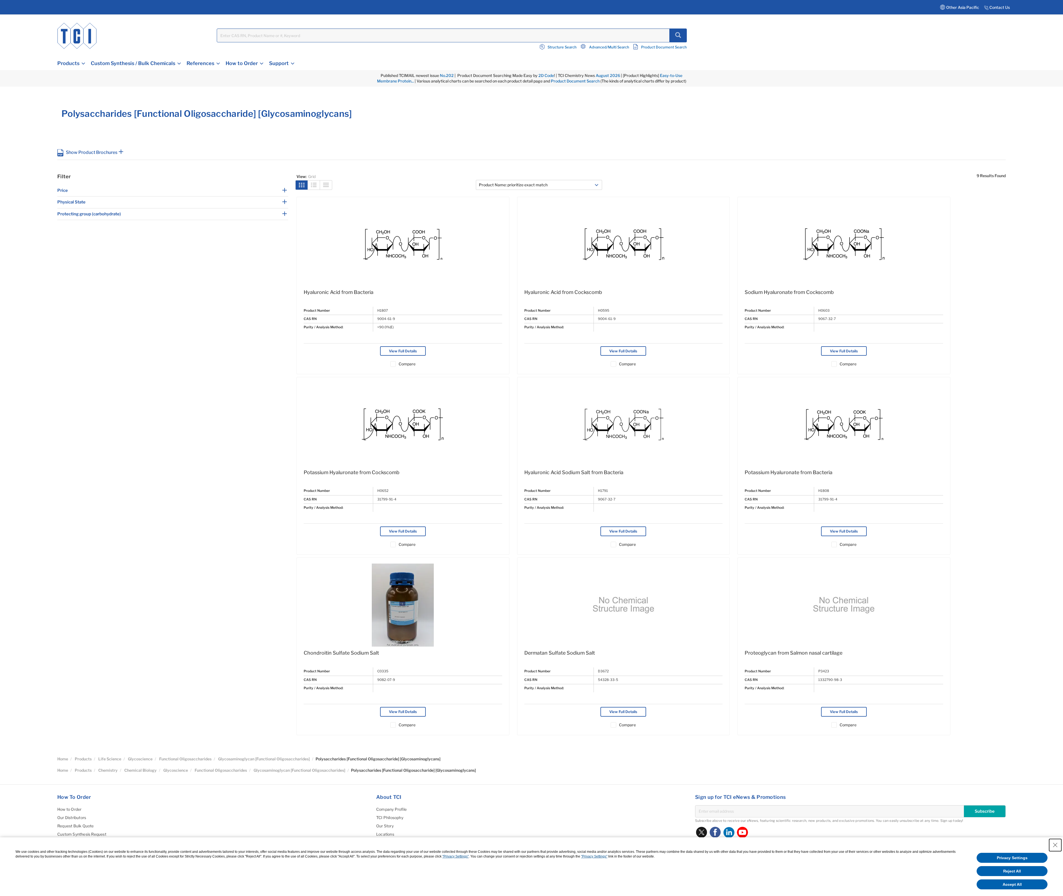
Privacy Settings (1012, 858)
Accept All (1012, 884)
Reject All (1012, 871)
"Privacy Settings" (455, 856)
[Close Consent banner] (1055, 845)
